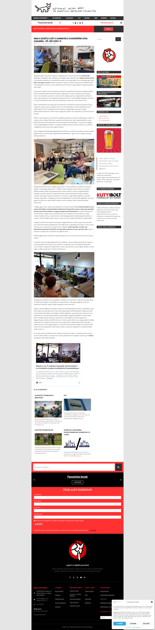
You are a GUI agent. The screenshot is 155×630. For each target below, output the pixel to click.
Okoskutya (47, 43)
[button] (152, 602)
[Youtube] (80, 23)
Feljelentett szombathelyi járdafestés (44, 397)
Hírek (95, 18)
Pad (65, 395)
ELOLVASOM (93, 530)
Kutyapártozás (56, 18)
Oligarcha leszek (74, 591)
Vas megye (53, 43)
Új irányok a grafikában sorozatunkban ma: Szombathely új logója (77, 432)
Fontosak (86, 18)
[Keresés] (118, 467)
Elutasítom (133, 623)
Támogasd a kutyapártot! (40, 18)
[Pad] (77, 410)
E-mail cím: (37, 507)
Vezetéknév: (38, 494)
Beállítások (146, 623)
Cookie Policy (128, 627)
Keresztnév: (37, 501)
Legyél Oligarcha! (103, 116)
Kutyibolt (113, 18)
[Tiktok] (77, 23)
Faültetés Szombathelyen (44, 430)
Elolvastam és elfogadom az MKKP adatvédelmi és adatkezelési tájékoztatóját (59, 521)
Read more (41, 424)
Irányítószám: (38, 514)
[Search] (118, 39)
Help (79, 18)
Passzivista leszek (45, 23)
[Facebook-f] (73, 23)
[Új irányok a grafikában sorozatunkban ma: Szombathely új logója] (77, 449)
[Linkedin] (82, 23)
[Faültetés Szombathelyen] (48, 445)
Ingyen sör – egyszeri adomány (75, 595)
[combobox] (74, 467)
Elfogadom (120, 623)
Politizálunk (69, 18)
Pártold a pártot (107, 23)
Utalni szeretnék (74, 602)
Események (104, 18)
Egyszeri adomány (104, 118)
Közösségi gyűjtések (104, 120)
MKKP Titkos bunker (40, 588)
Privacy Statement (136, 627)
